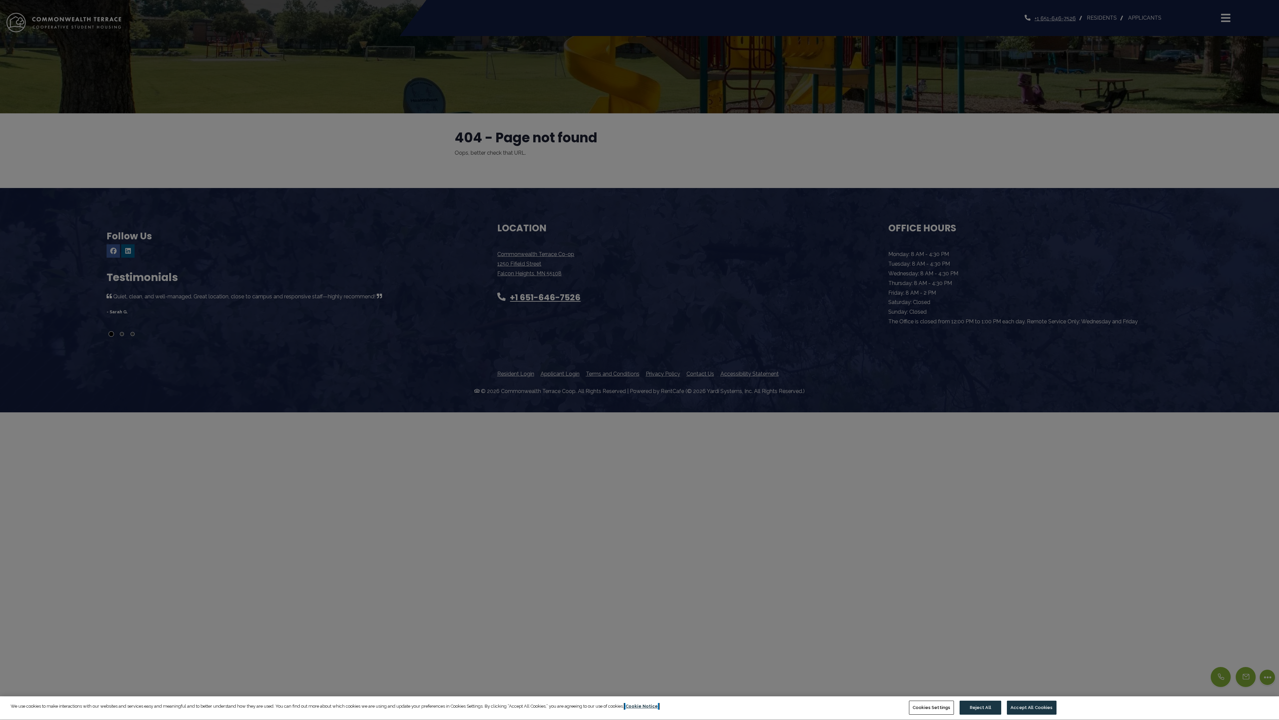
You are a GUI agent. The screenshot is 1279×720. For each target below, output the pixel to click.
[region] (639, 708)
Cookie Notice (642, 706)
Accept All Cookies (1032, 707)
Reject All (980, 707)
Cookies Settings (931, 707)
